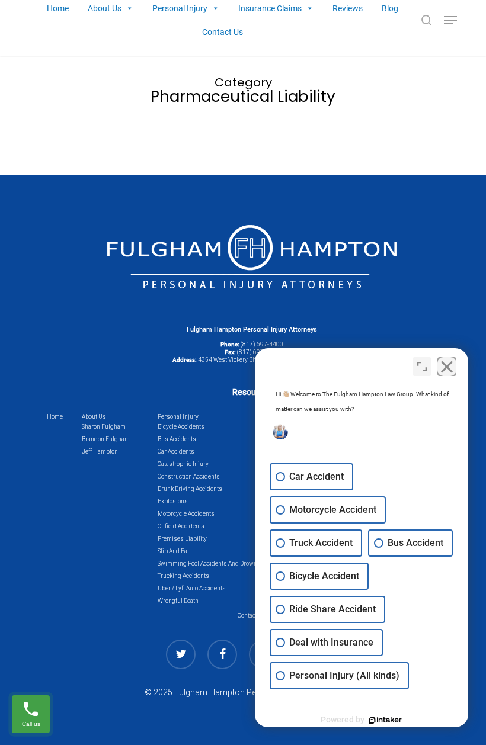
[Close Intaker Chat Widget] (446, 366)
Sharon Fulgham (104, 426)
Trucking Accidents (183, 576)
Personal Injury (178, 416)
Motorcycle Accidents (186, 513)
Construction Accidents (189, 476)
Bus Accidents (177, 439)
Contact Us (222, 32)
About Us (94, 416)
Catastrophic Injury (183, 464)
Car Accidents (176, 451)
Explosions (173, 501)
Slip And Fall (174, 551)
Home (55, 416)
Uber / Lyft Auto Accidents (192, 588)
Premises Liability (182, 538)
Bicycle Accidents (181, 426)
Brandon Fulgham (106, 439)
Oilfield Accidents (181, 526)
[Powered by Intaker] (385, 720)
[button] (450, 20)
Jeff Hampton (100, 451)
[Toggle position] (422, 366)
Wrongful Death (178, 601)
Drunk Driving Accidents (190, 489)
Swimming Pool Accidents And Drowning (212, 563)
